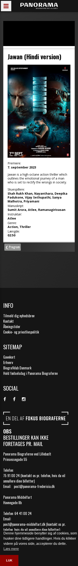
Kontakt (8, 321)
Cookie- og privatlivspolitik (21, 332)
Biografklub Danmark (17, 367)
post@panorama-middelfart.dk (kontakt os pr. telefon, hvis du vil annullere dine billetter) (34, 527)
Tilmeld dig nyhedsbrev (18, 315)
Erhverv (8, 362)
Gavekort (9, 357)
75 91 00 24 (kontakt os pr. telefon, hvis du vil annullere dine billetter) (34, 478)
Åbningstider (11, 326)
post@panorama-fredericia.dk (34, 486)
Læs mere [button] (11, 549)
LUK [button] (9, 560)
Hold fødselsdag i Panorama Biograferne (30, 373)
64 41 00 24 (23, 513)
